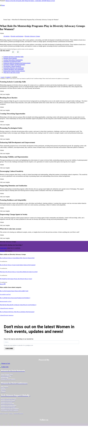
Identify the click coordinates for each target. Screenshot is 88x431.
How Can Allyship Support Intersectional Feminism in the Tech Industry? (15, 297)
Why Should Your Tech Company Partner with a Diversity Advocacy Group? (16, 278)
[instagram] (10, 424)
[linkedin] (6, 424)
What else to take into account (11, 72)
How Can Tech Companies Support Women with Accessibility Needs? (14, 290)
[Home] (2, 5)
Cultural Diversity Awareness (6, 308)
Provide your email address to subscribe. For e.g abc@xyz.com (18, 345)
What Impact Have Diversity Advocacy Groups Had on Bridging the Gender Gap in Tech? (19, 271)
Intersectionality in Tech (5, 301)
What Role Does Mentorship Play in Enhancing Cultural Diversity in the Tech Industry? (18, 304)
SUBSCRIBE (9, 348)
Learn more (3, 248)
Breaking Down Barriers (10, 58)
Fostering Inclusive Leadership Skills (13, 56)
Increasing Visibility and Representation (14, 64)
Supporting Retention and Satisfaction (13, 68)
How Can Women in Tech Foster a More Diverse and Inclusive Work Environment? (17, 311)
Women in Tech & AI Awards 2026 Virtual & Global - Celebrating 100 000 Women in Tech (30, 0)
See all (2, 284)
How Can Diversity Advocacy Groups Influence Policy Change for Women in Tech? (17, 257)
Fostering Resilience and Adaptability (13, 69)
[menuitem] (7, 374)
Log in (2, 77)
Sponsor (2, 251)
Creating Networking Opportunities (13, 60)
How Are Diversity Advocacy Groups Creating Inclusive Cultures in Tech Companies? (17, 264)
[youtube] (18, 424)
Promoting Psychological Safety (12, 61)
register (8, 77)
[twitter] (14, 424)
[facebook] (2, 424)
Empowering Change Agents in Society (14, 71)
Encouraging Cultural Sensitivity (12, 66)
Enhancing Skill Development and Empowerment (16, 63)
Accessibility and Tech (5, 294)
